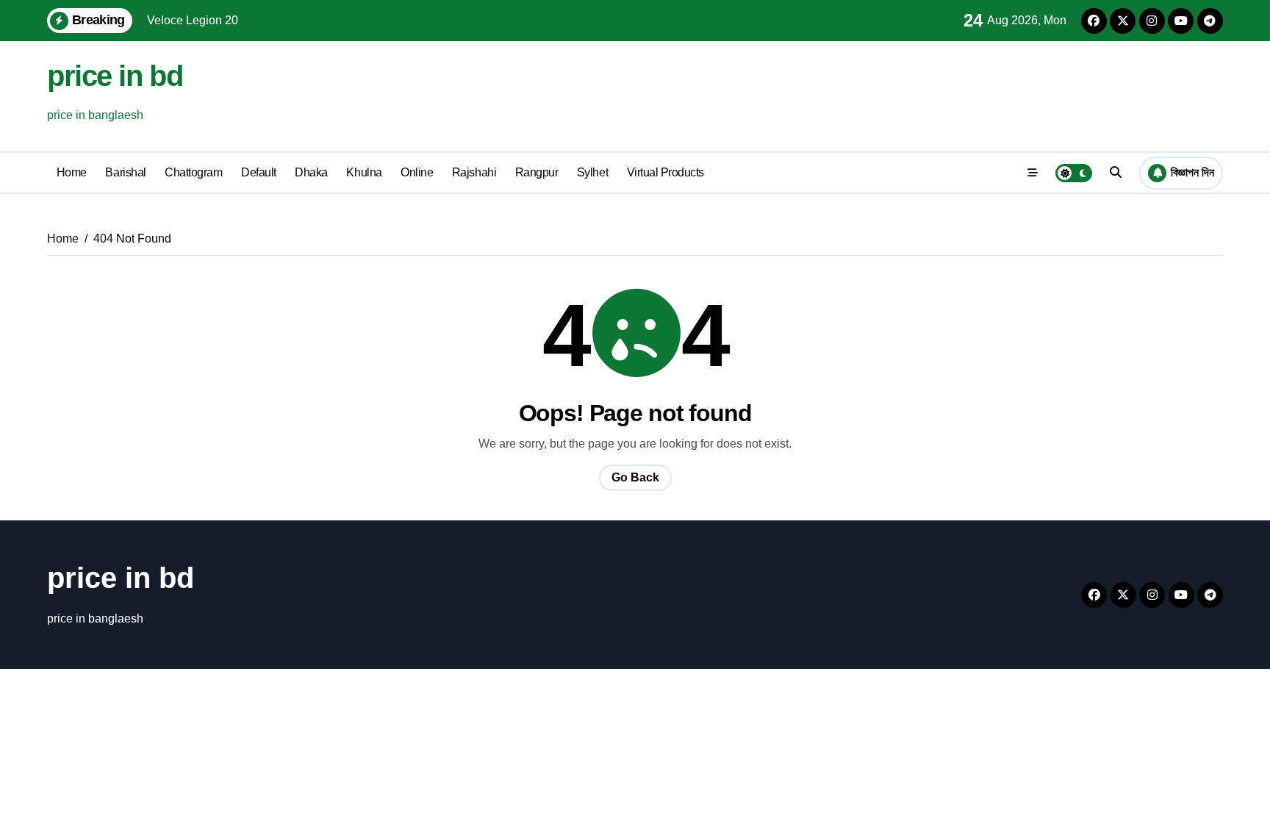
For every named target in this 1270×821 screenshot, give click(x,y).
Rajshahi (474, 172)
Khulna (363, 172)
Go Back (635, 477)
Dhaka (311, 172)
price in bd (114, 76)
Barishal (125, 172)
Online (417, 172)
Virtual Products (665, 172)
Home (72, 172)
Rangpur (537, 172)
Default (258, 172)
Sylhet (592, 172)
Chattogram (193, 172)
